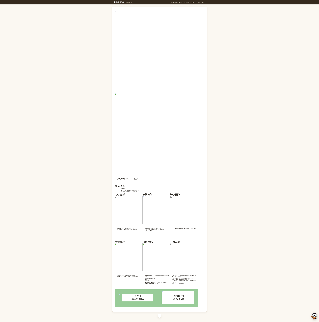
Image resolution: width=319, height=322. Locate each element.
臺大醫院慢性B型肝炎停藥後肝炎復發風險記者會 (184, 228)
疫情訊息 (123, 188)
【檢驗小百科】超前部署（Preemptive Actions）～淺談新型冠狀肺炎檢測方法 (157, 283)
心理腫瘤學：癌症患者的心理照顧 (153, 228)
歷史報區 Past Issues (189, 2)
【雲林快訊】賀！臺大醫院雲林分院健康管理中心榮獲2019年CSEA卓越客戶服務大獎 (184, 279)
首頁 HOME (201, 2)
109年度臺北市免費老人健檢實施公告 (130, 190)
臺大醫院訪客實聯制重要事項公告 (129, 191)
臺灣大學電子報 (123, 2)
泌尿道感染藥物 (148, 231)
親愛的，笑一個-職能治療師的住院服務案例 (127, 277)
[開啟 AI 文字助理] (314, 316)
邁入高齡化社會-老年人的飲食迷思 (125, 228)
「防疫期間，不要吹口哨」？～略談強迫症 (155, 229)
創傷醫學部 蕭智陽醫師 (179, 297)
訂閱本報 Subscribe (176, 2)
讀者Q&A (147, 279)
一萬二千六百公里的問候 (178, 283)
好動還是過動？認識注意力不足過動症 (126, 275)
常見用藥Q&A (148, 280)
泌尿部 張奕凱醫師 (137, 297)
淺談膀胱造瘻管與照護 (150, 278)
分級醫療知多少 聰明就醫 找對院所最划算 (127, 229)
